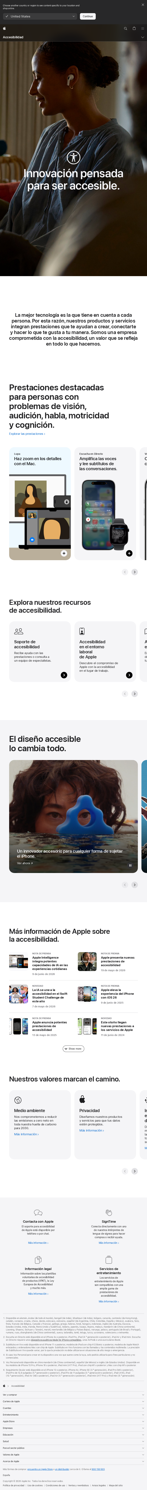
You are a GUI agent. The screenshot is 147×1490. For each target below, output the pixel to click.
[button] (40, 16)
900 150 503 (98, 1469)
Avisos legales (99, 1485)
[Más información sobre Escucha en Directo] (105, 503)
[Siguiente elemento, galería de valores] (134, 1171)
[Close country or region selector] (142, 4)
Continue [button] (88, 16)
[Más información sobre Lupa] (40, 503)
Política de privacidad (13, 1485)
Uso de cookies (34, 1485)
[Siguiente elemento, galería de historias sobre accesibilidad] (134, 885)
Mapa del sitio (115, 1485)
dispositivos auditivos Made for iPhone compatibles (56, 1340)
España (6, 1475)
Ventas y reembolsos (78, 1485)
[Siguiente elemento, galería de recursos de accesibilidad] (134, 694)
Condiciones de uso (55, 1485)
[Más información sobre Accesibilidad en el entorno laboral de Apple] (105, 651)
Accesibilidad (13, 37)
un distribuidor (62, 1469)
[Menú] (142, 28)
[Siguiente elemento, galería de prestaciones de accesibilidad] (134, 572)
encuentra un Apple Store (40, 1469)
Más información (37, 1242)
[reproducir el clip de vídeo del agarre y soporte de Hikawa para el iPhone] (130, 865)
